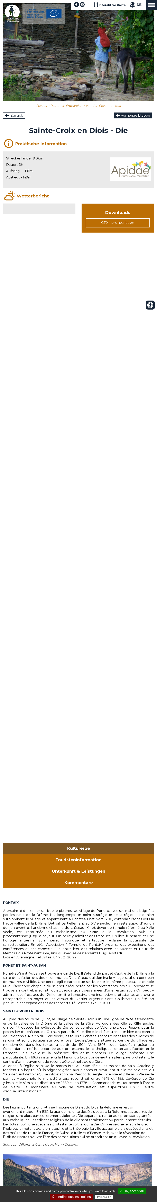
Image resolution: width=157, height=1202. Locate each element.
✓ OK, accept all (132, 1191)
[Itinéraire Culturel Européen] (44, 18)
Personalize (104, 1197)
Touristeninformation (78, 859)
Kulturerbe (78, 848)
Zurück (16, 115)
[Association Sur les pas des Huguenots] (12, 21)
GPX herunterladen (117, 223)
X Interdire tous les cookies (71, 1197)
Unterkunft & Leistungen (78, 871)
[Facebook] (76, 6)
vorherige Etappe (135, 115)
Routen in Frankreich (66, 106)
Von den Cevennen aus (103, 106)
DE (139, 5)
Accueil (41, 106)
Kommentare (78, 882)
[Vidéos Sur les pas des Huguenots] (82, 6)
